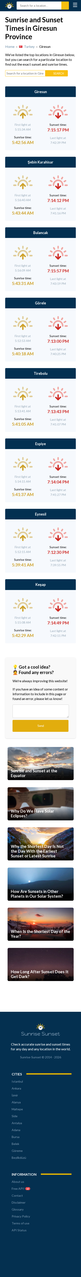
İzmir (15, 1095)
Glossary (18, 1209)
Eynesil (40, 514)
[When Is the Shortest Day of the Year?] (41, 946)
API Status (19, 1230)
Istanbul (17, 1081)
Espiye (40, 444)
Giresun (40, 92)
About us (18, 1181)
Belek (15, 1144)
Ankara (16, 1088)
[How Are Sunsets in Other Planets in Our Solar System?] (41, 906)
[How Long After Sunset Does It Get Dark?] (41, 986)
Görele (40, 303)
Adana (16, 1130)
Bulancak (40, 233)
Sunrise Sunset (10, 5)
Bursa (15, 1137)
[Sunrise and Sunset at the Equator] (41, 785)
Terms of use (20, 1223)
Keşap (40, 584)
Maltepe (17, 1109)
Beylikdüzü (19, 1157)
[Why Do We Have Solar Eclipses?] (41, 825)
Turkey (29, 46)
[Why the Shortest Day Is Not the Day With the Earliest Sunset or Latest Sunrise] (41, 865)
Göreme (17, 1151)
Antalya (17, 1123)
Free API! (20, 1188)
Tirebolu (41, 373)
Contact (17, 1195)
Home (9, 46)
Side (14, 1116)
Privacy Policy (21, 1216)
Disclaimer (18, 1202)
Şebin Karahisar (40, 162)
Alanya (16, 1102)
